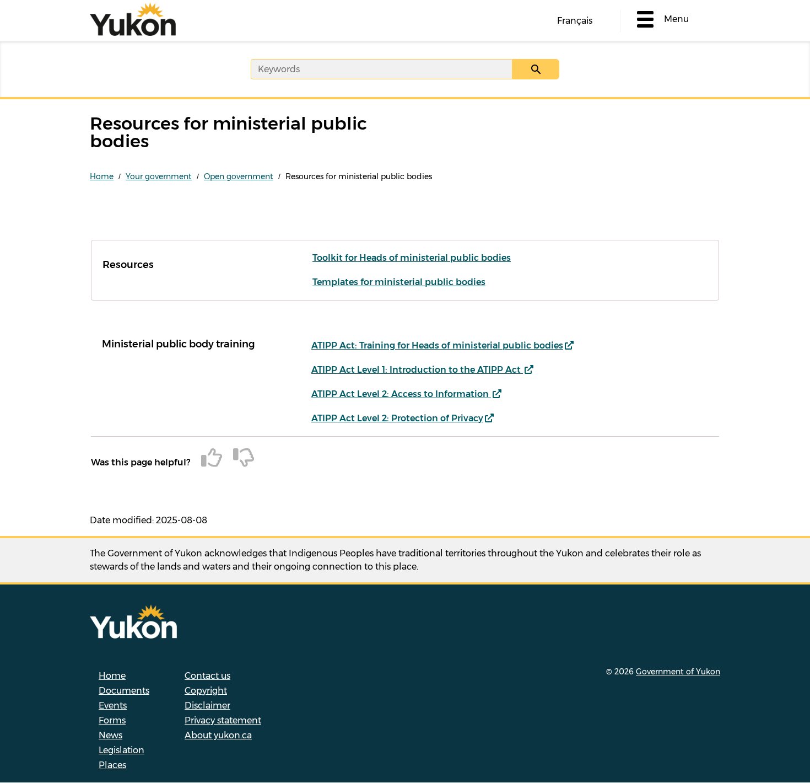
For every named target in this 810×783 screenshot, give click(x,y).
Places (112, 765)
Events (113, 705)
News (110, 735)
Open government (238, 176)
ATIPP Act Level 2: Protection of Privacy (397, 418)
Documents (124, 690)
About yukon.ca (218, 735)
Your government (159, 176)
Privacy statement (223, 720)
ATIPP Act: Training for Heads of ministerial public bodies (437, 345)
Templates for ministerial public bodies (398, 282)
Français (574, 20)
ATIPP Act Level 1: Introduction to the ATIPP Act (417, 369)
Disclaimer (207, 705)
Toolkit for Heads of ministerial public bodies (411, 258)
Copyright (206, 690)
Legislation (121, 750)
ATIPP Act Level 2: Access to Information (401, 394)
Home (102, 176)
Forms (112, 720)
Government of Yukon (678, 672)
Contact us (207, 676)
